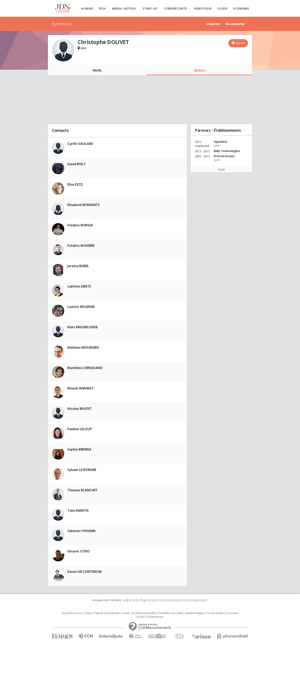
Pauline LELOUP (79, 429)
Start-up (150, 8)
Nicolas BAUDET (79, 408)
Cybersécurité (175, 8)
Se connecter (235, 24)
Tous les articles (214, 613)
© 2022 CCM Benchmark (150, 616)
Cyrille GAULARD (80, 143)
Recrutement (112, 613)
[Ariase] (201, 636)
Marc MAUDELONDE (82, 327)
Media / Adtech (124, 8)
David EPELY (76, 164)
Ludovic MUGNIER (81, 306)
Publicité (98, 613)
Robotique (202, 8)
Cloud (222, 8)
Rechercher (64, 24)
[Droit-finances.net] (135, 636)
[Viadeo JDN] (179, 636)
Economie (241, 8)
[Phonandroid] (232, 636)
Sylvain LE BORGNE (81, 469)
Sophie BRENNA (79, 449)
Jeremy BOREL (78, 266)
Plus (221, 169)
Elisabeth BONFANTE (83, 205)
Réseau (199, 70)
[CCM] (86, 636)
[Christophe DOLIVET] (63, 50)
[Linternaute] (111, 636)
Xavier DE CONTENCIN (84, 571)
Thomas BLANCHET (82, 490)
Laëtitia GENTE (79, 286)
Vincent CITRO (78, 551)
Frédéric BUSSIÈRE (80, 245)
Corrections (232, 613)
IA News (87, 8)
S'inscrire (213, 24)
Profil (97, 70)
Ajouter (240, 43)
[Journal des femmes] (62, 636)
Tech (102, 8)
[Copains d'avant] (157, 636)
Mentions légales (195, 613)
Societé (126, 613)
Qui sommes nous (71, 613)
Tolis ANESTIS (78, 510)
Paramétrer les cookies (171, 613)
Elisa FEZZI (75, 184)
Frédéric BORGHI (80, 225)
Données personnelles (144, 613)
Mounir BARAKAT (80, 388)
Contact (87, 613)
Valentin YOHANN (81, 531)
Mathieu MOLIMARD (83, 347)
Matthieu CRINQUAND (84, 368)
